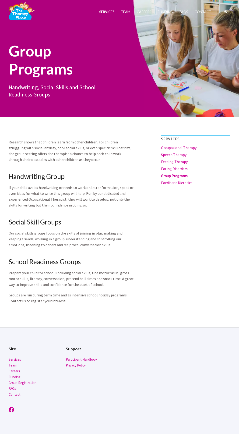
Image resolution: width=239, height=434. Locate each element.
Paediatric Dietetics (176, 182)
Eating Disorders (174, 168)
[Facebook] (12, 409)
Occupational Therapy (179, 147)
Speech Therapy (173, 154)
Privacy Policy (76, 365)
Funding (165, 12)
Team (125, 12)
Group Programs (174, 175)
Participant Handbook (81, 359)
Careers (144, 12)
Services (106, 12)
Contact (203, 12)
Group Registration (22, 383)
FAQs (183, 12)
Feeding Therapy (174, 161)
